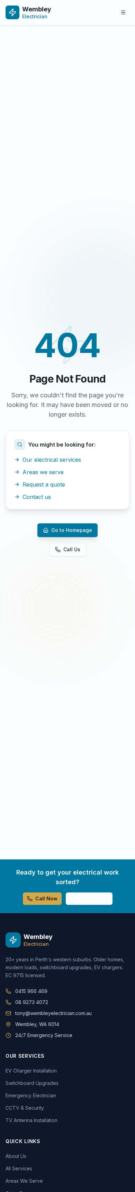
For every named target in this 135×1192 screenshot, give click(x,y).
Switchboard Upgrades (32, 1083)
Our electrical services (51, 459)
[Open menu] (123, 12)
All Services (19, 1168)
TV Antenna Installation (31, 1120)
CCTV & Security (25, 1108)
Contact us (36, 496)
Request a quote (43, 484)
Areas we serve (43, 472)
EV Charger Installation (31, 1071)
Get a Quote (85, 898)
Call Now (46, 898)
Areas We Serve (24, 1181)
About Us (16, 1156)
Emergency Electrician (31, 1095)
